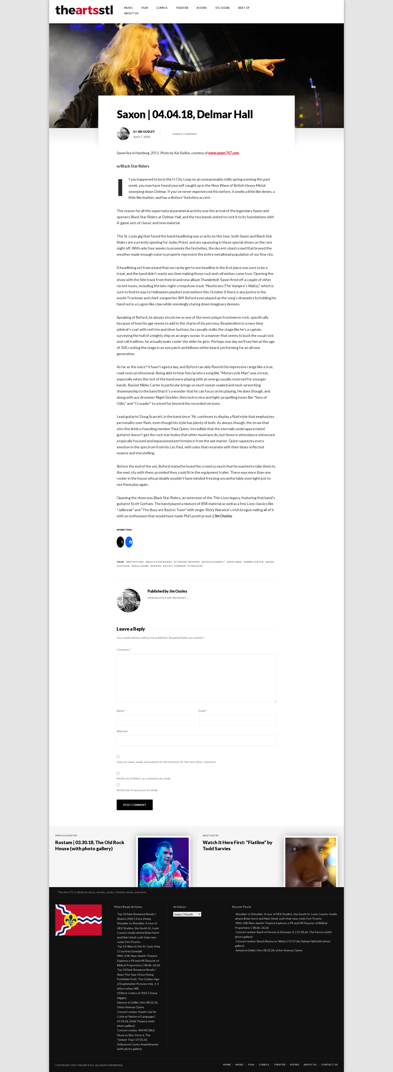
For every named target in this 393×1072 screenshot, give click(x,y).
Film (144, 7)
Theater (182, 7)
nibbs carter (254, 561)
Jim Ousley (146, 131)
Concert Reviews (187, 561)
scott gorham (175, 565)
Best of (244, 7)
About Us (131, 13)
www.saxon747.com (223, 153)
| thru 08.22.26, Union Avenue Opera (269, 950)
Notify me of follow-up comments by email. (144, 778)
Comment (124, 649)
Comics (161, 7)
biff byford (136, 561)
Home (227, 1064)
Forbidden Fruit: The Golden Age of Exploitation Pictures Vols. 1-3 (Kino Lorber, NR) (138, 983)
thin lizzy (196, 565)
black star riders (159, 561)
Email (203, 710)
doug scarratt (214, 561)
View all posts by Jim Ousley (167, 597)
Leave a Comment (185, 133)
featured (235, 561)
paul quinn (140, 565)
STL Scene (222, 7)
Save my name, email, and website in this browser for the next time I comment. (166, 762)
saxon (156, 565)
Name (121, 710)
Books (202, 7)
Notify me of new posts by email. (137, 790)
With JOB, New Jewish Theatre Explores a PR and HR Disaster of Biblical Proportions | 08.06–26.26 (138, 960)
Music (128, 7)
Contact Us (329, 1064)
